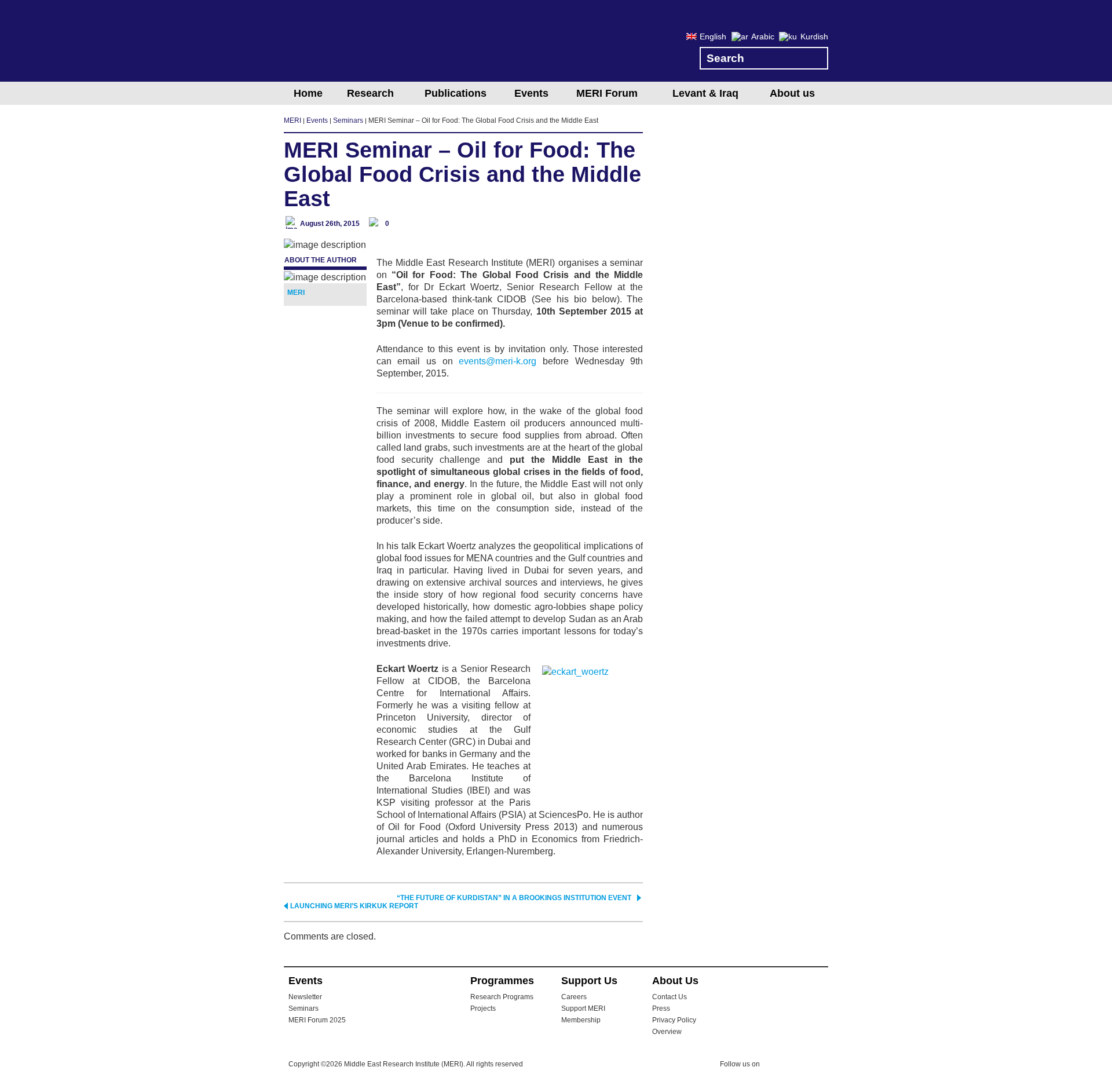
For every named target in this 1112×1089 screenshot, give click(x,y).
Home (308, 93)
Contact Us (669, 997)
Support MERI (583, 1008)
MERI (330, 43)
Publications (456, 93)
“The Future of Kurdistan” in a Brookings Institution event (514, 898)
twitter (774, 1066)
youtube (820, 1065)
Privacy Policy (674, 1020)
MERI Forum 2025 (317, 1020)
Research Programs (501, 997)
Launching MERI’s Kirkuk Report (354, 906)
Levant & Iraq (705, 93)
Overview (667, 1032)
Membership (581, 1020)
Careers (574, 997)
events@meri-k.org (497, 361)
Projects (483, 1008)
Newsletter (305, 997)
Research (370, 93)
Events (531, 93)
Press (661, 1008)
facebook (797, 1066)
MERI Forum (607, 93)
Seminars (303, 1008)
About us (792, 93)
